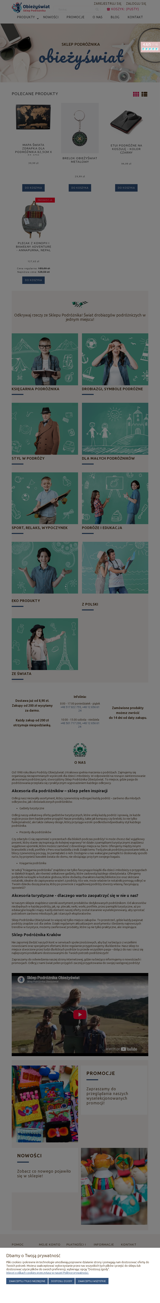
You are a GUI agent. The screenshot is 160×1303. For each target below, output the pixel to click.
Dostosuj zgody (61, 1281)
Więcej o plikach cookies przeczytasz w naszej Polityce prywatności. (47, 1273)
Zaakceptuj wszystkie (92, 1281)
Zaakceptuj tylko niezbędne (27, 1281)
